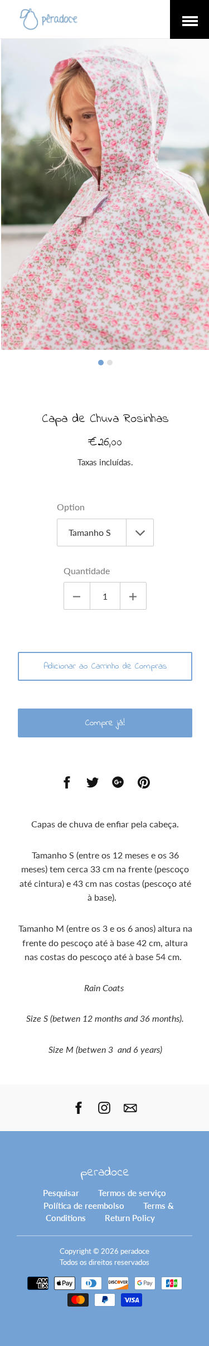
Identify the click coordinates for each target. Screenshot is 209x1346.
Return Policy (130, 1218)
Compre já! (105, 723)
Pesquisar (61, 1193)
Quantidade (87, 570)
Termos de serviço (132, 1193)
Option (71, 506)
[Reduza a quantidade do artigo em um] (77, 596)
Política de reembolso (83, 1206)
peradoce (104, 1173)
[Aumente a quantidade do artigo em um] (133, 596)
